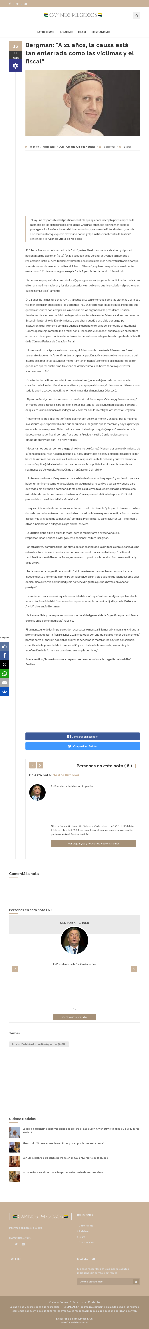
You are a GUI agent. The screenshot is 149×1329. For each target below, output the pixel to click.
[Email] (4, 682)
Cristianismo (100, 32)
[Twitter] (19, 3)
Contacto (94, 1302)
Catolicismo (45, 32)
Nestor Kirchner (66, 775)
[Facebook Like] (4, 646)
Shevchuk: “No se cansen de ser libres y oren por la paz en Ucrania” (63, 1143)
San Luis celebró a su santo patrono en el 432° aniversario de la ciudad (65, 1157)
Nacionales (49, 146)
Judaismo (66, 32)
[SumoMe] (4, 691)
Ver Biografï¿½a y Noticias (74, 1017)
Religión (34, 146)
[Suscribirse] (136, 1281)
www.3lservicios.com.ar (74, 1322)
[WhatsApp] (4, 673)
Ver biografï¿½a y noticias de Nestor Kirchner (93, 843)
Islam (82, 32)
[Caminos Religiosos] (74, 17)
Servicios (78, 1302)
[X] (4, 664)
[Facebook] (11, 3)
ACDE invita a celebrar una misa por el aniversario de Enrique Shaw (63, 1172)
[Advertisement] (82, 185)
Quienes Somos (58, 1302)
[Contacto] (26, 3)
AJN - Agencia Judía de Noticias (77, 146)
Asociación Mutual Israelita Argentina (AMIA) (39, 1044)
